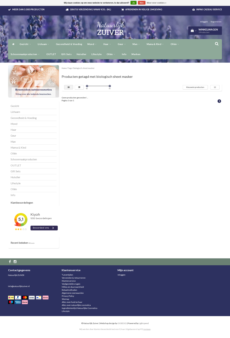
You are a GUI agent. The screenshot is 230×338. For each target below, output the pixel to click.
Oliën (110, 54)
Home (64, 68)
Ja (133, 3)
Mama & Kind (154, 44)
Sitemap (65, 299)
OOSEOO (122, 323)
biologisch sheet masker (84, 68)
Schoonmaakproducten (24, 54)
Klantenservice (69, 281)
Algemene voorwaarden (73, 293)
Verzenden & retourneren (74, 278)
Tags (70, 68)
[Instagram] (15, 262)
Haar (106, 44)
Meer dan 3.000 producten (28, 9)
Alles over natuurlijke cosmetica (76, 305)
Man (135, 44)
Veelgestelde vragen (71, 284)
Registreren (216, 22)
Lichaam (42, 44)
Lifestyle (96, 54)
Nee (142, 3)
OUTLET (51, 54)
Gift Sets (66, 54)
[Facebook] (10, 262)
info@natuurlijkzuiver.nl (19, 286)
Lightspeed (144, 323)
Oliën (174, 44)
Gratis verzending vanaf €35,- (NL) (90, 9)
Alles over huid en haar (72, 302)
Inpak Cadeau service (209, 9)
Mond (91, 44)
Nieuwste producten (195, 87)
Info (124, 54)
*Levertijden (67, 274)
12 (215, 87)
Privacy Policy (68, 296)
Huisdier (81, 54)
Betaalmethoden (69, 290)
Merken (136, 54)
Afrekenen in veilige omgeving (143, 9)
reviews (147, 329)
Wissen (32, 243)
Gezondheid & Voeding (69, 44)
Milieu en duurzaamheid (73, 287)
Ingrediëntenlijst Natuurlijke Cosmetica (79, 308)
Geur (121, 44)
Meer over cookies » (156, 3)
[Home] (12, 44)
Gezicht (24, 44)
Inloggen (204, 22)
